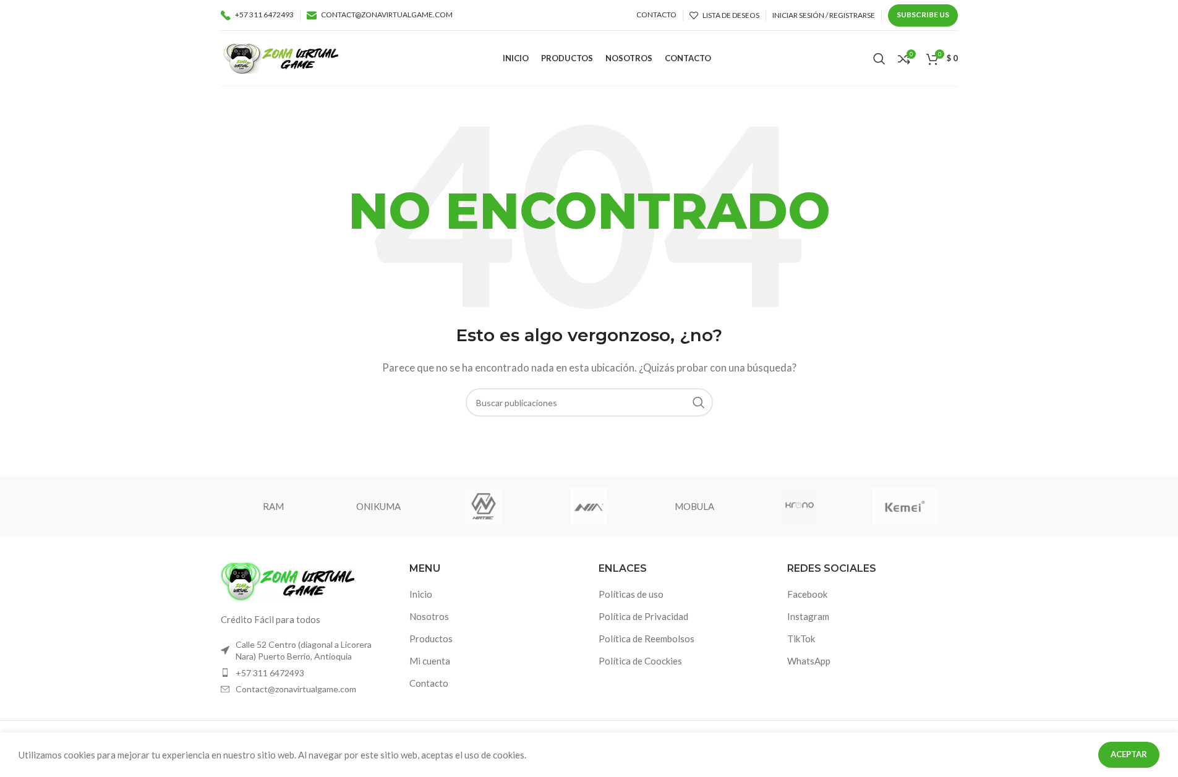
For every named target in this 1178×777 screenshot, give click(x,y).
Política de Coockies (640, 660)
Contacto (428, 683)
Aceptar (1129, 754)
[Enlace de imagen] (289, 579)
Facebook (807, 594)
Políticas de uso (631, 594)
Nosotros (429, 616)
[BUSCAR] (699, 402)
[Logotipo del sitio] (281, 56)
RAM (273, 506)
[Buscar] (879, 58)
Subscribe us (923, 14)
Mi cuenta (429, 660)
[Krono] (799, 506)
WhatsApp (808, 660)
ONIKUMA (378, 506)
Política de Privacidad (643, 616)
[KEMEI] (904, 506)
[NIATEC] (483, 506)
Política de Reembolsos (646, 638)
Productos (431, 638)
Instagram (808, 616)
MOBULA (694, 506)
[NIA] (588, 506)
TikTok (801, 638)
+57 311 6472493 (270, 673)
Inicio (420, 594)
